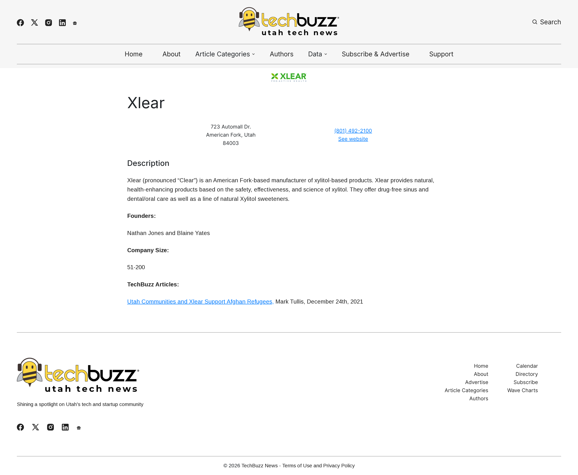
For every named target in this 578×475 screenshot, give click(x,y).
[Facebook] (20, 22)
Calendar (527, 365)
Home (134, 54)
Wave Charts (522, 390)
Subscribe (526, 382)
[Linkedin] (62, 22)
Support (441, 54)
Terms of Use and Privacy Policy (318, 465)
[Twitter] (34, 22)
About (171, 54)
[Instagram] (48, 22)
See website (353, 139)
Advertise (476, 382)
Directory (527, 374)
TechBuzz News (259, 465)
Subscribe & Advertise (375, 54)
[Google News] (75, 22)
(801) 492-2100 (353, 131)
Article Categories (466, 390)
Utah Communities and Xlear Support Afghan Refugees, (200, 301)
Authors (282, 54)
